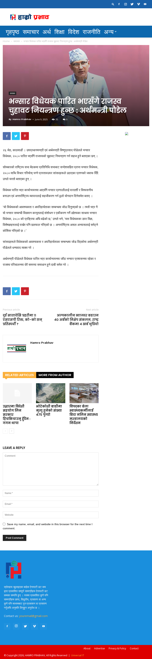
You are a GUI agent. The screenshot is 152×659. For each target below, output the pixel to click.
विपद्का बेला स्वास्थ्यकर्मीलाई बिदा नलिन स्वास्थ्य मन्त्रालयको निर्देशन (83, 414)
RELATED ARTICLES (19, 375)
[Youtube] (145, 4)
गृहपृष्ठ (12, 31)
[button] (113, 4)
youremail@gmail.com (33, 616)
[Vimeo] (139, 4)
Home (6, 41)
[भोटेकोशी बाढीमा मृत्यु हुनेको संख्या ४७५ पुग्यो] (50, 393)
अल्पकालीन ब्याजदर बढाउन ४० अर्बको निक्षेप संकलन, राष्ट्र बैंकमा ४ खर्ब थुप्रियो (76, 319)
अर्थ (47, 31)
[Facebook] (119, 4)
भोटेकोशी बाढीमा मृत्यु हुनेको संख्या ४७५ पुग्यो (49, 410)
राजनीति (91, 31)
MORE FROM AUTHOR (55, 375)
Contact (134, 648)
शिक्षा (59, 31)
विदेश (73, 31)
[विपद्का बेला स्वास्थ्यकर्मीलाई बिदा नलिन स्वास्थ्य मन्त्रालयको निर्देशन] (84, 393)
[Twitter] (132, 4)
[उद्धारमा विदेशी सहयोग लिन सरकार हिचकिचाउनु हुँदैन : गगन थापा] (17, 393)
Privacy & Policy (117, 648)
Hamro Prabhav (21, 119)
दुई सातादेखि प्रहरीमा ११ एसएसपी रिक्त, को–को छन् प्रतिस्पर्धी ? (22, 319)
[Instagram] (125, 4)
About (87, 648)
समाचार (31, 31)
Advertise (99, 648)
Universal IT (77, 655)
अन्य (109, 31)
